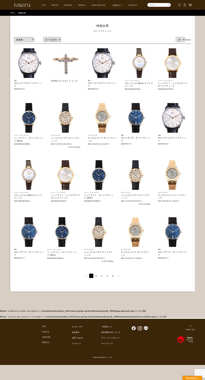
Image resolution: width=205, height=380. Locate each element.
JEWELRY (68, 5)
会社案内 (75, 332)
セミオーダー (77, 327)
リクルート (76, 343)
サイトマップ (107, 343)
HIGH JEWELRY (99, 5)
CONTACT (132, 5)
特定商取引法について (110, 332)
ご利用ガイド (117, 5)
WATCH (54, 5)
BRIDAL (82, 5)
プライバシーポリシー (110, 338)
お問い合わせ (77, 338)
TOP (43, 5)
